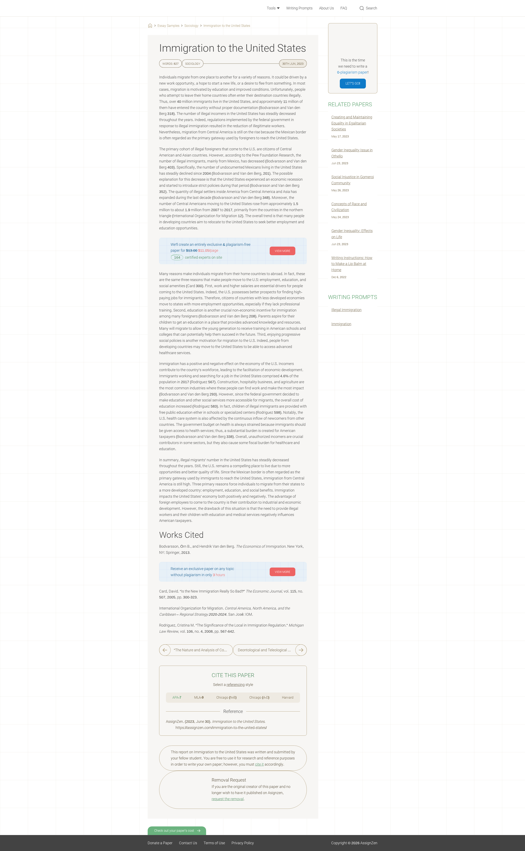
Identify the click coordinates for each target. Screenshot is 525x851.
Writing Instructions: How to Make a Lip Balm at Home (351, 264)
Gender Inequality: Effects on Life (352, 234)
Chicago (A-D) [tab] (259, 697)
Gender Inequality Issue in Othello (352, 153)
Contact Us (188, 843)
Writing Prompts (299, 8)
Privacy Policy (243, 843)
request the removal (228, 799)
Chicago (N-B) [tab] (226, 697)
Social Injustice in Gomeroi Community (352, 180)
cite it (259, 764)
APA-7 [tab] (176, 697)
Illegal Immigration (346, 310)
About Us (326, 8)
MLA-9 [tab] (199, 697)
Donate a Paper (160, 843)
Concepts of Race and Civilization (349, 207)
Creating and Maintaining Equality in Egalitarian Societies (351, 123)
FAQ (343, 8)
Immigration (341, 324)
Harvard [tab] (287, 697)
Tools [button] (271, 8)
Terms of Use (214, 843)
